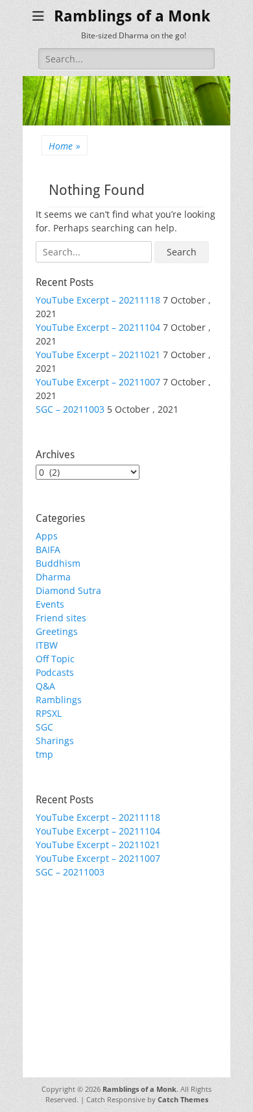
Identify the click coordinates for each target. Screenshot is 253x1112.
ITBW (47, 645)
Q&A (45, 686)
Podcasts (55, 672)
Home (64, 146)
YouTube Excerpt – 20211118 (98, 300)
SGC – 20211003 (70, 409)
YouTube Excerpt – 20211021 (98, 354)
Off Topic (55, 659)
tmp (44, 754)
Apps (47, 536)
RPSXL (49, 713)
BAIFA (48, 549)
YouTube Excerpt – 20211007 (98, 382)
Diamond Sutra (68, 590)
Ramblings (59, 699)
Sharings (55, 740)
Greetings (57, 631)
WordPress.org (67, 972)
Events (50, 604)
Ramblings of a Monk (132, 16)
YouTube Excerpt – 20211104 (98, 327)
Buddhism (58, 563)
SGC (44, 727)
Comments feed (70, 959)
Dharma (53, 577)
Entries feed (62, 945)
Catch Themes (183, 1099)
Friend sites (61, 618)
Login (47, 931)
